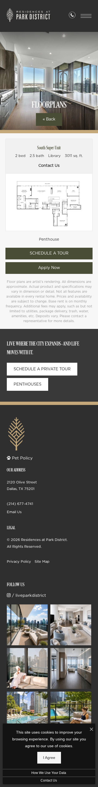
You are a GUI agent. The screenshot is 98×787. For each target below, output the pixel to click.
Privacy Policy (19, 561)
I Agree (49, 757)
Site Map (42, 561)
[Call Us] (72, 16)
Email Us (14, 511)
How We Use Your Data (48, 772)
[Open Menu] (86, 16)
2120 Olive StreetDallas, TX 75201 (22, 485)
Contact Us (49, 780)
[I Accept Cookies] (91, 729)
